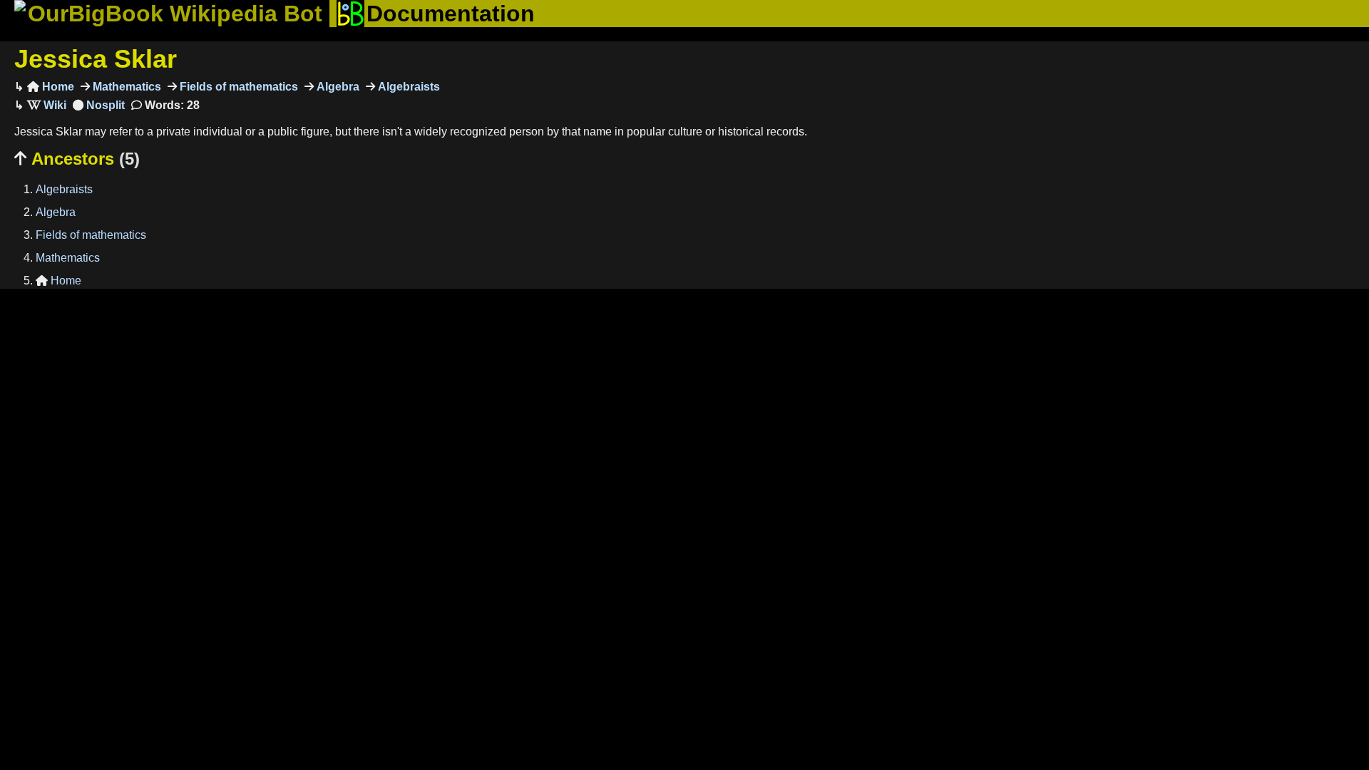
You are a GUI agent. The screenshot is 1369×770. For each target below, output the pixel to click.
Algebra (336, 87)
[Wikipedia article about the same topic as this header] (46, 105)
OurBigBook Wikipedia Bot (175, 13)
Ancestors (77, 158)
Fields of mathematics (237, 87)
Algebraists (407, 87)
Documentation (450, 13)
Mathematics (125, 87)
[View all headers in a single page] (99, 105)
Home (50, 87)
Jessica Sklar (95, 58)
